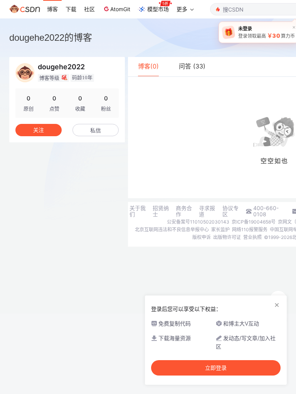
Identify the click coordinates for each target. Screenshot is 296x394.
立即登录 (216, 368)
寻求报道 (207, 211)
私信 (95, 130)
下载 (71, 9)
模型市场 (158, 9)
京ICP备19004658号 (254, 222)
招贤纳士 (161, 211)
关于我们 (138, 211)
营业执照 (252, 237)
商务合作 (184, 211)
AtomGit (120, 9)
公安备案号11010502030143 (198, 222)
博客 (52, 9)
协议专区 (230, 211)
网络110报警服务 (249, 229)
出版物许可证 (227, 237)
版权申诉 (201, 237)
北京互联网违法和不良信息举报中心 (172, 229)
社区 (89, 9)
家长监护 (220, 229)
